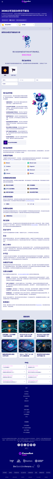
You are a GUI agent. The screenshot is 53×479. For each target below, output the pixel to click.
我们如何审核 (26, 397)
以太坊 (12, 159)
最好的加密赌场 (34, 224)
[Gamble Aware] (23, 467)
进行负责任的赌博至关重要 (23, 274)
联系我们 (26, 395)
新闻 (26, 400)
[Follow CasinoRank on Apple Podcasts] (34, 446)
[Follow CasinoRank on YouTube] (27, 446)
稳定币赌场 (26, 431)
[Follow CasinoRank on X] (24, 446)
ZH (25, 449)
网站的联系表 (39, 304)
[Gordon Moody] (39, 462)
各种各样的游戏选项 (30, 200)
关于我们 (26, 393)
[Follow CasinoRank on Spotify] (31, 446)
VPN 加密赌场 (26, 434)
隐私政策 (26, 402)
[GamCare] (27, 462)
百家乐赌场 (26, 411)
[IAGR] (12, 462)
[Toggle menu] (2, 1)
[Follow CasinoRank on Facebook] (18, 446)
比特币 (8, 159)
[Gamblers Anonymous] (18, 462)
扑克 (26, 418)
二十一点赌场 (26, 413)
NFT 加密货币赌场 (26, 429)
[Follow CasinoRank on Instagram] (21, 446)
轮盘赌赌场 (26, 416)
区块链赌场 (26, 427)
